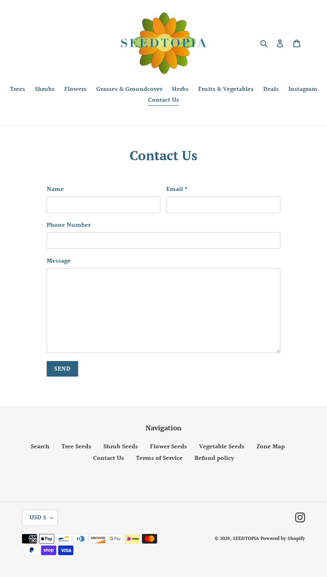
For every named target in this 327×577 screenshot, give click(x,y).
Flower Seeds (168, 447)
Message (59, 261)
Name (55, 189)
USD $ (38, 518)
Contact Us (108, 458)
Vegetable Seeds (221, 447)
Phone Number (69, 225)
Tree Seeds (76, 447)
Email (177, 189)
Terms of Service (159, 458)
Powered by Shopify (282, 539)
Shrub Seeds (120, 447)
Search (40, 447)
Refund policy (214, 458)
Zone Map (270, 447)
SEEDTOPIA (246, 539)
